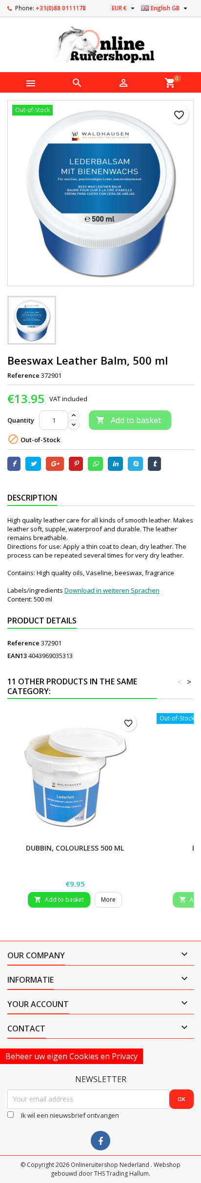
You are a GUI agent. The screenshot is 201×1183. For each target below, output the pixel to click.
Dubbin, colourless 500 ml (75, 848)
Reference (23, 375)
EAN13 (17, 655)
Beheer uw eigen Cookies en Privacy (71, 1056)
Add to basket (128, 420)
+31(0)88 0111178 (61, 8)
